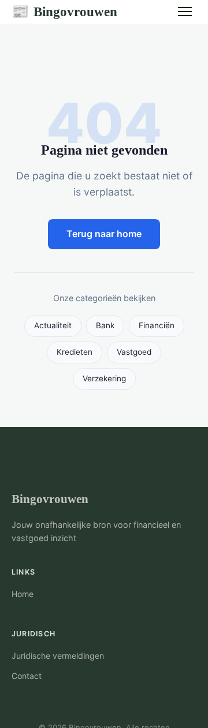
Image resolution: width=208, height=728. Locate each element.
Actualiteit (53, 325)
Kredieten (74, 352)
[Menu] (184, 11)
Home (23, 594)
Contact (27, 676)
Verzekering (104, 378)
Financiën (156, 325)
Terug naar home (104, 233)
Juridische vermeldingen (58, 656)
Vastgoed (134, 352)
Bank (105, 325)
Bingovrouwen (64, 11)
